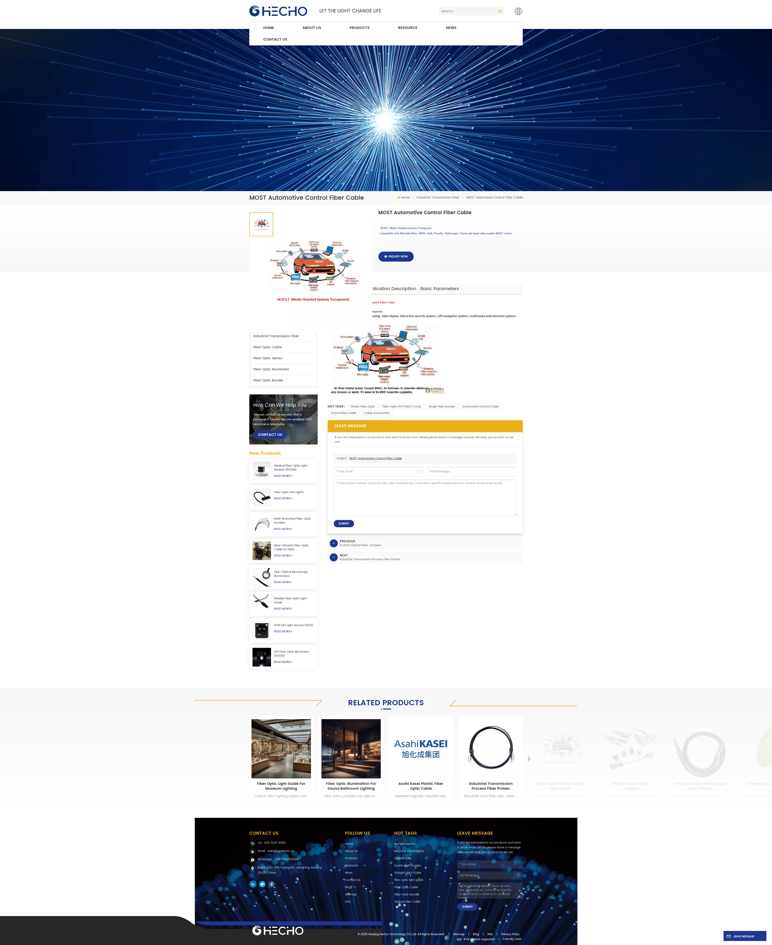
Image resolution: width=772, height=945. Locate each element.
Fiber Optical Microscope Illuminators (291, 574)
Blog (348, 887)
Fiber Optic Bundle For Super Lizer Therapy (700, 786)
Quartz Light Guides (407, 865)
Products (360, 28)
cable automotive (376, 413)
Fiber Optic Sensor (268, 358)
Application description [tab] (390, 289)
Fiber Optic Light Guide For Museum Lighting (281, 786)
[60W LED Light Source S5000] (262, 630)
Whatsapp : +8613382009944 (278, 859)
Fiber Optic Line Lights (289, 492)
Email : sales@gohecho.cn (276, 851)
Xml (347, 901)
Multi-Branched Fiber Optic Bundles (292, 521)
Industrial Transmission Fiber (438, 197)
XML (490, 934)
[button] (529, 759)
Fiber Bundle (402, 858)
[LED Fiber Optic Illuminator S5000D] (262, 657)
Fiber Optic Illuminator (271, 369)
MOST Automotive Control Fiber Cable (375, 458)
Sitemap (350, 894)
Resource (407, 28)
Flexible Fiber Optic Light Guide (290, 601)
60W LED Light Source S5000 (293, 625)
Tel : (272, 843)
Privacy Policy (510, 934)
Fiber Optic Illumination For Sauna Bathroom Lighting (351, 786)
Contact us (275, 39)
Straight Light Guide (407, 872)
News (451, 28)
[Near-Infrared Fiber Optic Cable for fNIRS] (262, 551)
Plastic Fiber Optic (363, 406)
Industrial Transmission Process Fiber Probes (491, 786)
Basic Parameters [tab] (439, 289)
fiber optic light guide (408, 880)
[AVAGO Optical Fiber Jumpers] (630, 749)
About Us (312, 28)
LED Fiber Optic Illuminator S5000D (291, 654)
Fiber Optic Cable (267, 347)
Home (268, 28)
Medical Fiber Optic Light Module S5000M (290, 468)
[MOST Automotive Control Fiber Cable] (560, 749)
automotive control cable (480, 406)
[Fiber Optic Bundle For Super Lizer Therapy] (700, 749)
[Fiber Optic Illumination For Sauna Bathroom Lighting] (351, 749)
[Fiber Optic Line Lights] (262, 497)
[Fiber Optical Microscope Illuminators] (262, 577)
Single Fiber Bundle (442, 406)
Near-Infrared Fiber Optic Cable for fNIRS (291, 548)
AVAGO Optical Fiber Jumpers (630, 786)
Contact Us (270, 435)
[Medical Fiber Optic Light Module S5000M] (262, 471)
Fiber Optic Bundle (268, 380)
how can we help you (279, 405)
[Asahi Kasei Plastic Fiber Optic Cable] (421, 749)
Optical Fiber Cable (407, 901)
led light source (404, 844)
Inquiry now (398, 256)
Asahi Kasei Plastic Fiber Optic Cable (420, 786)
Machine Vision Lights (409, 851)
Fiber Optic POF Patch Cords (402, 406)
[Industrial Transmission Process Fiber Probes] (491, 749)
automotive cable (343, 413)
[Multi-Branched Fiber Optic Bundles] (262, 524)
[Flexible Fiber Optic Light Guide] (262, 604)
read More (282, 476)
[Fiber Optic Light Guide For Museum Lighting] (281, 749)
